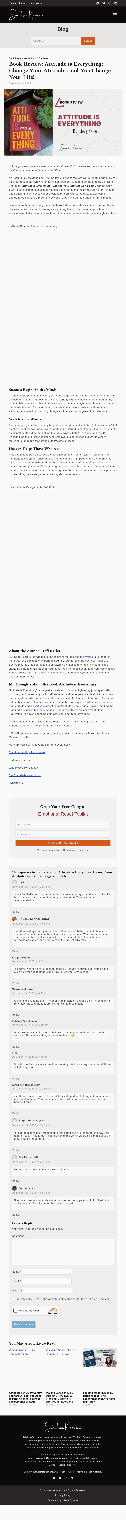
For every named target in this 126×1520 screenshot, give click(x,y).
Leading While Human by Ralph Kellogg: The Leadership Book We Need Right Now (99, 1397)
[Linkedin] (115, 3)
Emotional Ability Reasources (27, 752)
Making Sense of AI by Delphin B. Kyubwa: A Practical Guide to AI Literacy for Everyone (59, 1397)
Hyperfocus (16, 783)
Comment (19, 1236)
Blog (52, 1454)
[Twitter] (103, 3)
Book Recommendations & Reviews (28, 58)
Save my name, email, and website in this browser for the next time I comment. (63, 1299)
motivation (86, 657)
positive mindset (43, 706)
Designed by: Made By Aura (63, 1500)
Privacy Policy (63, 1495)
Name (16, 1271)
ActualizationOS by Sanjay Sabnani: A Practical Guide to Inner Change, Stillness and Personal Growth (25, 1397)
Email (16, 1281)
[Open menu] (115, 14)
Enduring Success (20, 760)
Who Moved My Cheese (23, 767)
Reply (15, 911)
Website (17, 1290)
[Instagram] (109, 3)
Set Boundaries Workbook (25, 775)
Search (88, 40)
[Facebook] (97, 3)
